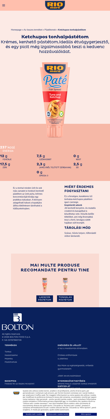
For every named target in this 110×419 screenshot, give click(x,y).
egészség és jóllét (69, 345)
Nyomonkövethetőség (71, 381)
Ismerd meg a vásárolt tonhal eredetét (77, 384)
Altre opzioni (86, 414)
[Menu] (3, 5)
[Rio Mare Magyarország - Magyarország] (55, 5)
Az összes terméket (33, 30)
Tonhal (8, 352)
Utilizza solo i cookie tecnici (57, 414)
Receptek (10, 381)
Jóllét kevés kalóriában (69, 376)
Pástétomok (50, 30)
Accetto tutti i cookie (34, 414)
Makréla (9, 359)
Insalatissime (11, 355)
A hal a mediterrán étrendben (72, 348)
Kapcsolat (64, 386)
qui (64, 401)
